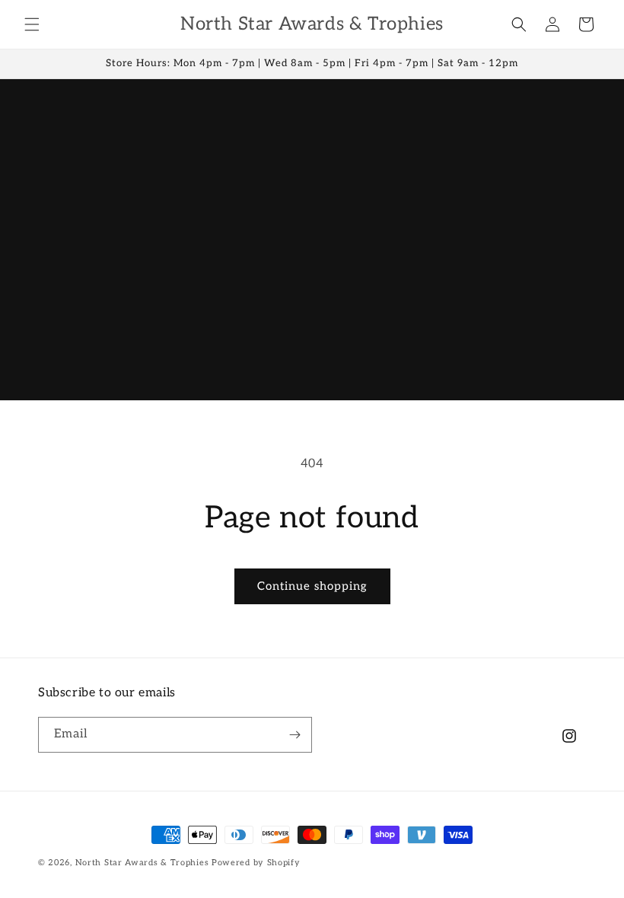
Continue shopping (312, 586)
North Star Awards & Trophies (142, 863)
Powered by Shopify (256, 863)
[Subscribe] (294, 735)
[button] (32, 24)
